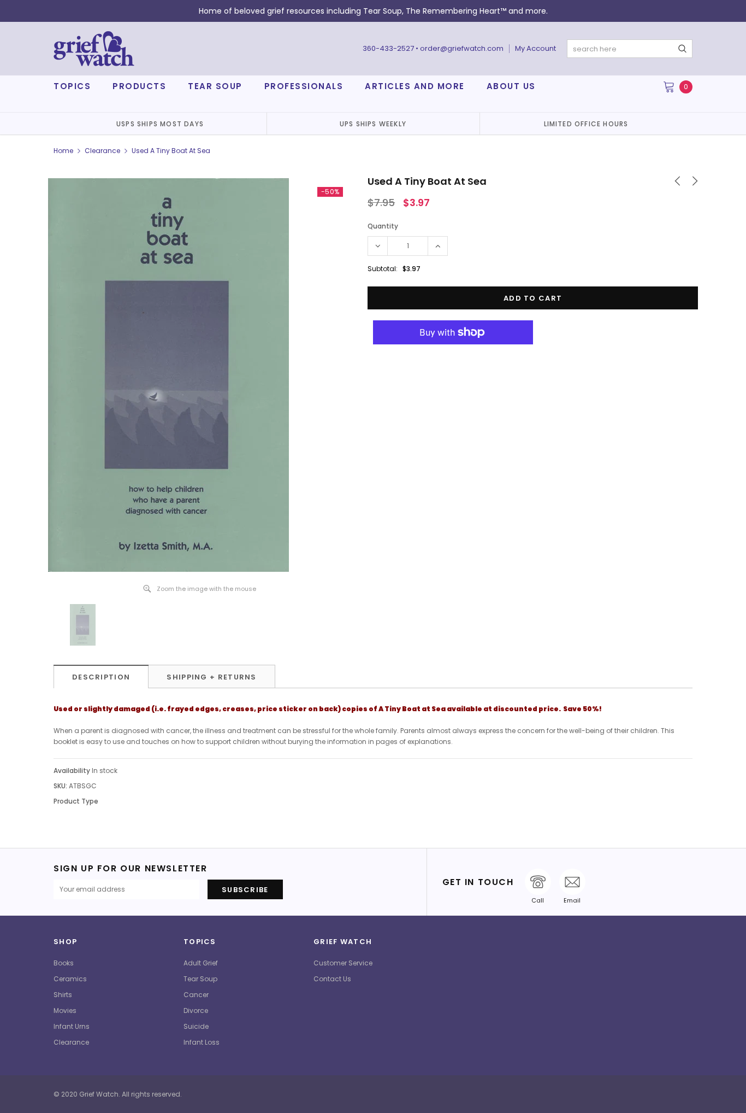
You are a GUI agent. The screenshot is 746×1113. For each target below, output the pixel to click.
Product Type (76, 801)
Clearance (102, 150)
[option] (160, 123)
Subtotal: (383, 268)
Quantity (383, 226)
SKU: (60, 785)
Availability (72, 770)
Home (63, 150)
